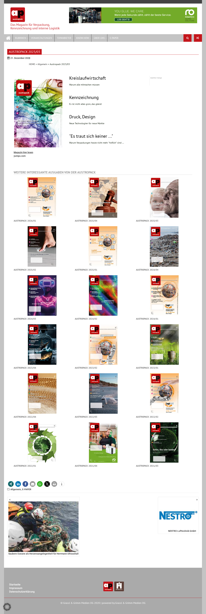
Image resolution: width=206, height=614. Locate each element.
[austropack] (8, 37)
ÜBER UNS (99, 38)
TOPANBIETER (64, 38)
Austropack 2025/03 (147, 220)
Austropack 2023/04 (25, 367)
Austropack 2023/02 (86, 367)
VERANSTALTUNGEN (41, 38)
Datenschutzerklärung (22, 591)
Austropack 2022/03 (86, 416)
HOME (32, 64)
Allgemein (42, 64)
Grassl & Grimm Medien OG (130, 602)
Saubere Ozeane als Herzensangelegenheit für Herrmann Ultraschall (43, 553)
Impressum (15, 588)
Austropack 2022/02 (147, 416)
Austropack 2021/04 (86, 465)
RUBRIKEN (20, 38)
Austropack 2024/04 (147, 269)
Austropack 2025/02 (25, 269)
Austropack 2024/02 (86, 318)
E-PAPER (114, 38)
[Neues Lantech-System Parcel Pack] (198, 38)
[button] (11, 484)
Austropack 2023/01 (147, 367)
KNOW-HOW (82, 38)
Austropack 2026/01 (25, 220)
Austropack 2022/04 (25, 416)
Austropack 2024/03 (25, 318)
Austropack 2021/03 (147, 465)
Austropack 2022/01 (25, 465)
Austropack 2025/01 (86, 269)
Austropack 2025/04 (86, 220)
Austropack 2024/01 (147, 318)
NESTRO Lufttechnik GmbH (182, 531)
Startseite (14, 584)
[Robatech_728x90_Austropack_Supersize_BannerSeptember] (133, 15)
